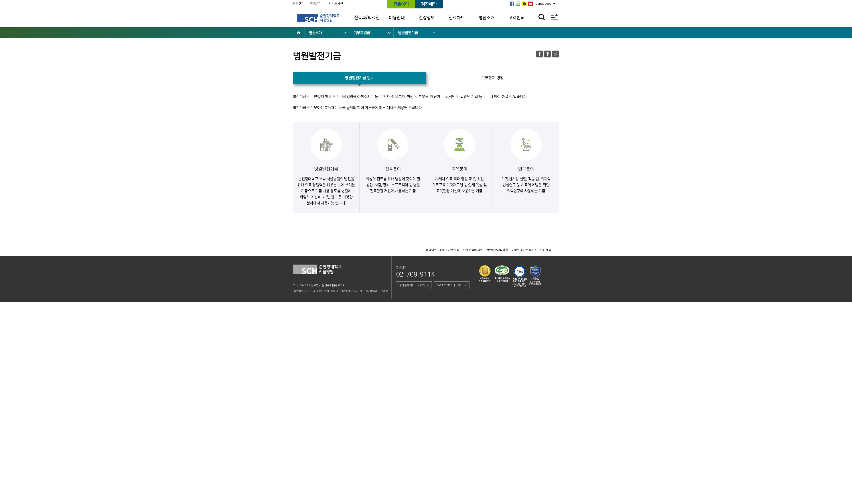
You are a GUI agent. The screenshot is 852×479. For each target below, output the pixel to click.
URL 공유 (555, 54)
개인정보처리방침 (497, 249)
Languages (544, 4)
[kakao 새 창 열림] (524, 4)
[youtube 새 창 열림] (530, 4)
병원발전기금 (408, 33)
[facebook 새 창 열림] (512, 4)
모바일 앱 (545, 249)
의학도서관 (336, 3)
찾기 (541, 17)
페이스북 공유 (539, 54)
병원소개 (487, 17)
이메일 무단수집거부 (524, 249)
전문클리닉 (316, 3)
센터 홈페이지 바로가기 (412, 285)
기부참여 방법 (492, 78)
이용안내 (397, 17)
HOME (298, 32)
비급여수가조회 (435, 249)
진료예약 (401, 4)
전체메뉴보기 (554, 17)
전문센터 (298, 3)
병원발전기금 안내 (359, 78)
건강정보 (427, 17)
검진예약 (429, 4)
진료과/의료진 (367, 17)
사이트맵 (453, 249)
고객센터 (517, 17)
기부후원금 (361, 33)
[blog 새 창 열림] (518, 4)
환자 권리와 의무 (473, 249)
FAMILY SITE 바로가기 (449, 285)
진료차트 (457, 17)
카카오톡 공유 (547, 54)
